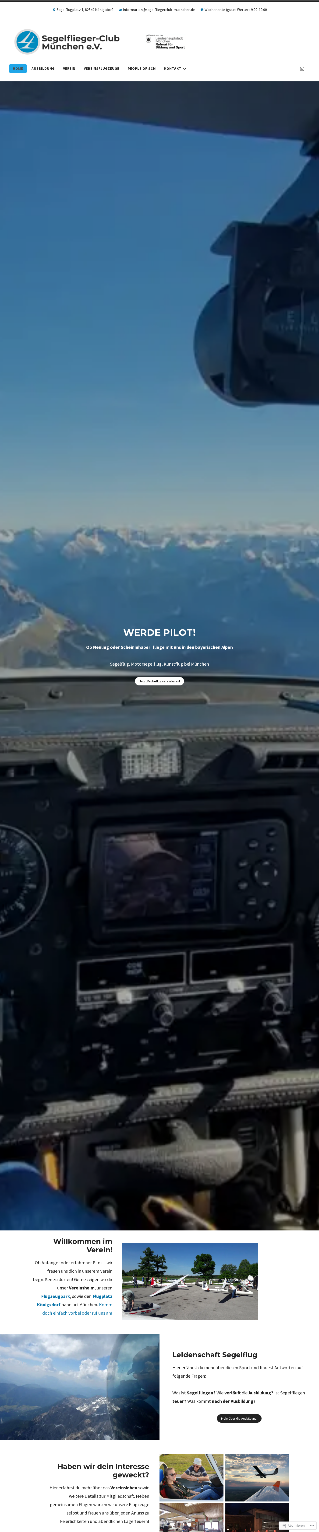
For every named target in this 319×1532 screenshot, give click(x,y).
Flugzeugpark (55, 1296)
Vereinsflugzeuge (101, 68)
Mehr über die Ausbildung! (239, 1418)
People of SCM (142, 68)
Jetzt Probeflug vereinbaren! (159, 681)
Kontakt (172, 68)
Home (18, 68)
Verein (69, 68)
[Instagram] (302, 68)
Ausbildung (43, 68)
